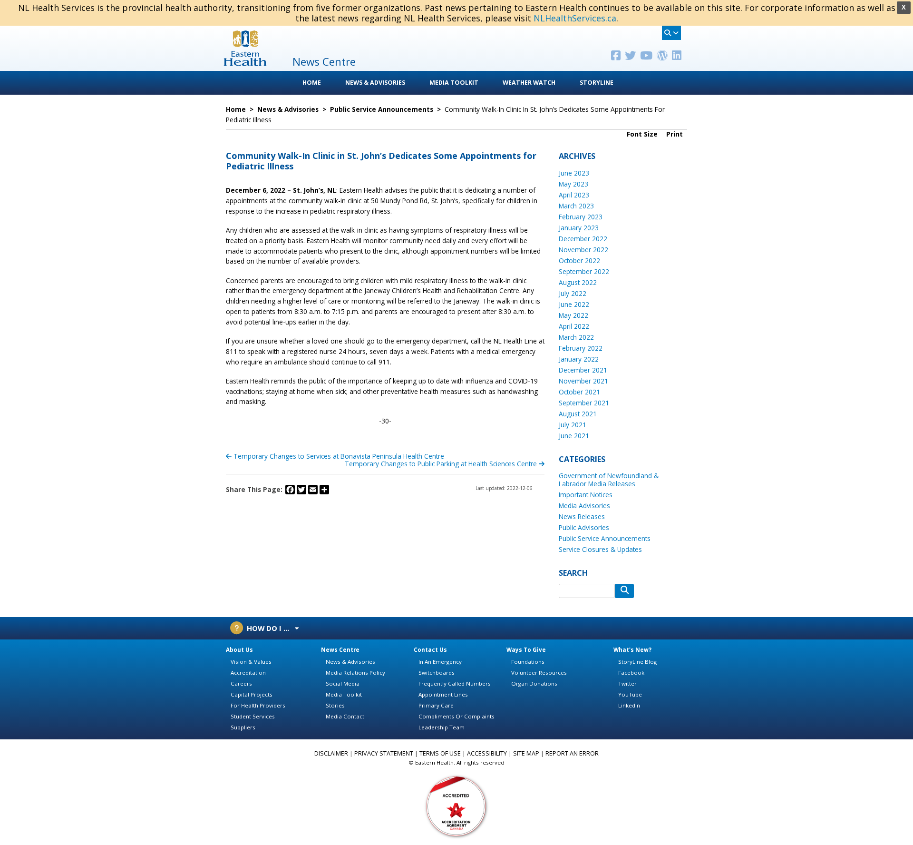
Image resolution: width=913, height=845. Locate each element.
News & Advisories (375, 83)
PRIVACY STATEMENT (383, 753)
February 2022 (580, 348)
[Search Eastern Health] (671, 33)
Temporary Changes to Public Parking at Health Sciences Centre (442, 463)
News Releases (582, 516)
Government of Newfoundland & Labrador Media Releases (609, 479)
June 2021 (574, 435)
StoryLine (596, 83)
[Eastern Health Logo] (245, 63)
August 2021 (578, 413)
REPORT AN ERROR (572, 753)
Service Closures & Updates (600, 549)
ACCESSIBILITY (487, 753)
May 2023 (573, 183)
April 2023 (574, 194)
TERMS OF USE (440, 753)
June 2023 (574, 172)
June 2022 (574, 304)
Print (675, 134)
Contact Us (430, 649)
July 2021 (572, 424)
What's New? (632, 649)
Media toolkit (453, 83)
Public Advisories (584, 527)
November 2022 (583, 249)
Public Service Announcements (605, 538)
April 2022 (574, 326)
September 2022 (584, 271)
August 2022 (578, 282)
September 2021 (584, 402)
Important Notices (585, 494)
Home (311, 83)
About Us (239, 649)
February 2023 (580, 216)
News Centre (340, 649)
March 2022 (576, 337)
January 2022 (579, 359)
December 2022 (583, 238)
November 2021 (583, 380)
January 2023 (579, 227)
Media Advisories (584, 505)
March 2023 (576, 205)
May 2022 (573, 315)
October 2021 (579, 391)
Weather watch (529, 83)
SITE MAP (526, 753)
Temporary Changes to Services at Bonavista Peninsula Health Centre (338, 456)
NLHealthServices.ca (575, 18)
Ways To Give (526, 649)
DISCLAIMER (331, 753)
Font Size (643, 134)
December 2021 (583, 369)
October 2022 (579, 260)
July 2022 (572, 293)
